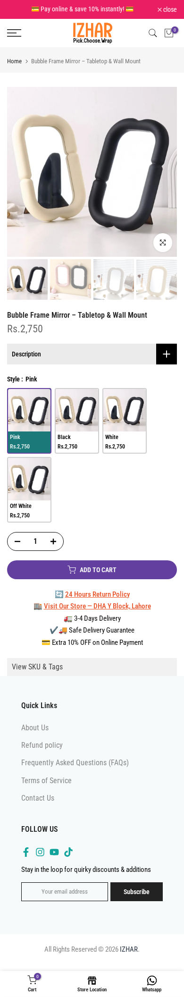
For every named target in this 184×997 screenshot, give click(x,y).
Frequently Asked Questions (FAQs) (75, 764)
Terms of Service (46, 781)
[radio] (29, 411)
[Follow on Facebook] (26, 853)
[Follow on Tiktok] (68, 853)
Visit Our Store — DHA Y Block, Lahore (97, 607)
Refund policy (42, 746)
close (169, 10)
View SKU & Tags (37, 667)
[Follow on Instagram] (40, 853)
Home (14, 62)
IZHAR (129, 950)
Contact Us (37, 798)
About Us (35, 728)
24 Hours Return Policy (97, 595)
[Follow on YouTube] (54, 853)
